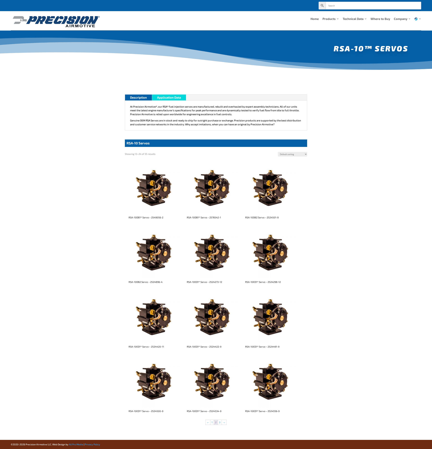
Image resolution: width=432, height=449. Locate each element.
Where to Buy (380, 19)
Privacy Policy (92, 444)
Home (314, 19)
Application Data (169, 97)
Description (138, 97)
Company (400, 19)
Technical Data (353, 19)
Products (329, 19)
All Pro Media (76, 444)
